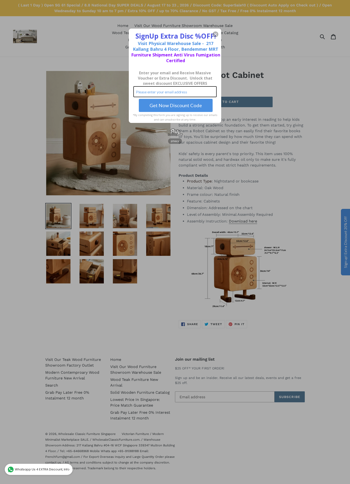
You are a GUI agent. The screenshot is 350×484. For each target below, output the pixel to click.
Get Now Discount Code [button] (176, 105)
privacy (175, 141)
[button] (215, 34)
